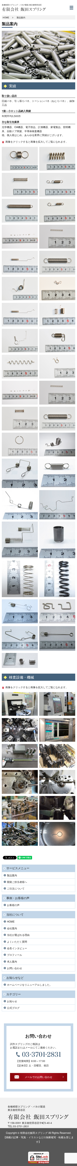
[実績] (20, 158)
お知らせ (12, 1001)
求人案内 (12, 961)
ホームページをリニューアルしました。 (29, 984)
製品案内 (12, 875)
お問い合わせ (14, 968)
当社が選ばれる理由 (18, 935)
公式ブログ (13, 1008)
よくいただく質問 (17, 941)
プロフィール (14, 955)
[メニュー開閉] (71, 7)
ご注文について (16, 888)
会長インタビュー (17, 948)
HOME (6, 17)
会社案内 (12, 928)
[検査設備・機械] (20, 703)
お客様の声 (13, 905)
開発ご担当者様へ (17, 882)
